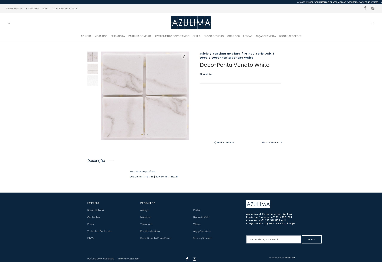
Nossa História (14, 8)
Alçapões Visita (202, 231)
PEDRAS (247, 36)
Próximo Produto (271, 142)
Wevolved (290, 257)
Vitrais (197, 224)
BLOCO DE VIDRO (214, 36)
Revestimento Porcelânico (171, 36)
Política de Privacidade (100, 258)
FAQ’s (90, 238)
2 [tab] (144, 134)
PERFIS (196, 36)
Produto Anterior (225, 142)
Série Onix (264, 53)
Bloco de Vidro (201, 217)
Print (248, 53)
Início (204, 53)
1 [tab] (142, 134)
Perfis (196, 210)
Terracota (118, 36)
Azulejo (86, 36)
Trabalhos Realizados (64, 8)
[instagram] (373, 8)
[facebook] (365, 8)
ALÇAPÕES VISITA (266, 36)
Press (46, 8)
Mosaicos (100, 36)
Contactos (32, 8)
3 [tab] (147, 134)
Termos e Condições (129, 258)
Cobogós (233, 36)
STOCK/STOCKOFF (290, 36)
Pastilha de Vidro (139, 36)
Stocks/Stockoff (202, 238)
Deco (204, 57)
